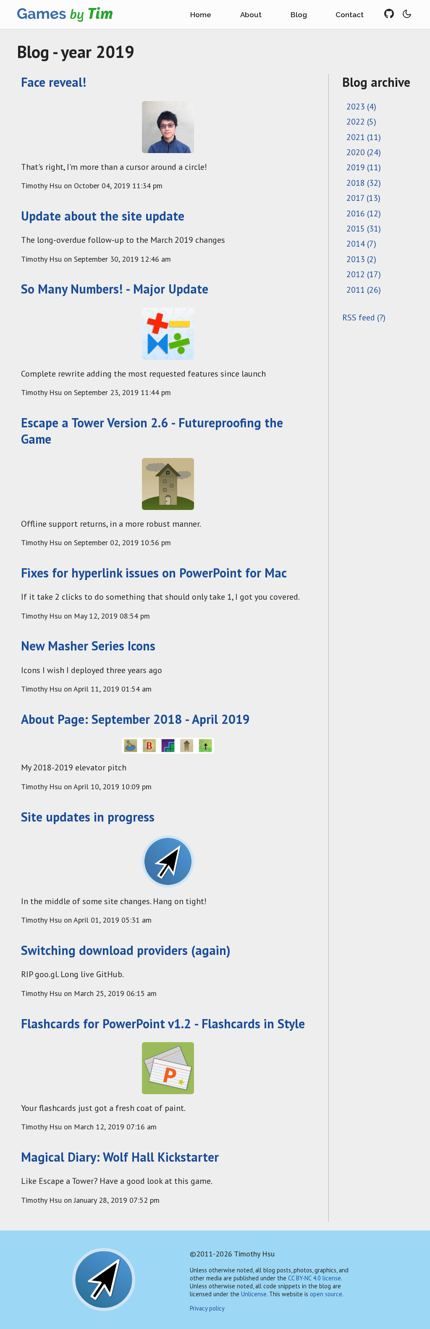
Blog (299, 14)
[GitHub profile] (392, 14)
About (251, 14)
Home (200, 14)
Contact (350, 14)
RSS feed (358, 317)
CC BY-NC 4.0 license (314, 1278)
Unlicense (254, 1294)
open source (326, 1294)
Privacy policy (207, 1308)
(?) (381, 317)
